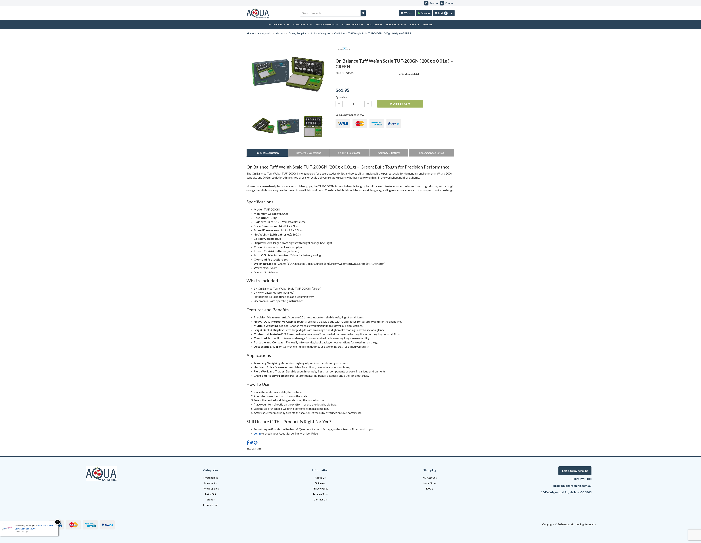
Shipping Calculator (349, 152)
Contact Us (320, 499)
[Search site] (363, 13)
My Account (430, 477)
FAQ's (429, 488)
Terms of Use (320, 494)
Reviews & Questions (308, 152)
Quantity (341, 97)
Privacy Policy (320, 488)
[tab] (267, 153)
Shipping (320, 483)
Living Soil (210, 494)
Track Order (430, 483)
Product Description (267, 152)
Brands (211, 499)
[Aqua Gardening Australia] (270, 13)
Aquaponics (210, 483)
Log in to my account (575, 470)
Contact (450, 3)
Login (257, 433)
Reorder (434, 3)
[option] (263, 127)
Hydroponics (211, 477)
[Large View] (263, 126)
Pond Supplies (211, 488)
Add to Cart (401, 103)
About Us (320, 477)
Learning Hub (210, 504)
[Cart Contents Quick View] (452, 13)
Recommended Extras (431, 152)
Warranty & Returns (389, 152)
